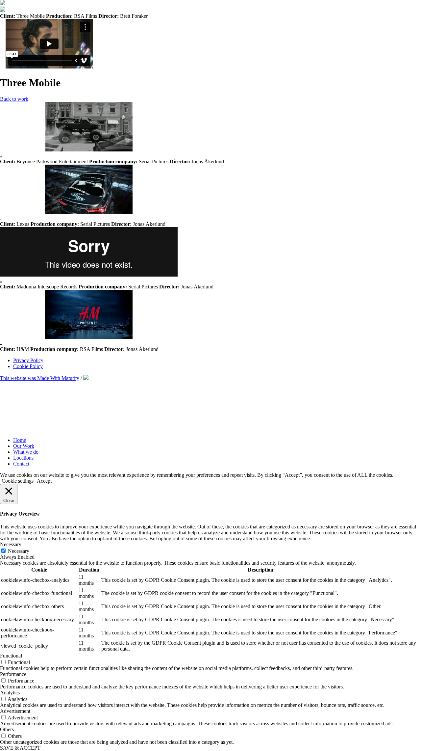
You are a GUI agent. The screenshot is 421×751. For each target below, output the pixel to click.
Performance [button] (13, 674)
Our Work (23, 446)
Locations (23, 458)
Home (19, 440)
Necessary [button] (10, 544)
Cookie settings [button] (18, 481)
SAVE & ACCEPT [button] (20, 748)
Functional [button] (11, 655)
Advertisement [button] (15, 711)
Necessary (18, 551)
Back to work (14, 99)
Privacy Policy (28, 360)
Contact (21, 464)
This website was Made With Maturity (39, 378)
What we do (25, 452)
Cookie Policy (28, 366)
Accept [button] (44, 481)
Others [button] (7, 729)
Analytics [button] (10, 692)
